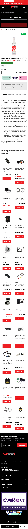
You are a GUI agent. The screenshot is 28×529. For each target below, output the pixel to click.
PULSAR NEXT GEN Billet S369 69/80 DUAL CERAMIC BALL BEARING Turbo (7, 257)
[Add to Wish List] (21, 526)
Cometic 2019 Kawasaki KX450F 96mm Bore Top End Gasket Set (7, 417)
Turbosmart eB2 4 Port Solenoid (19, 361)
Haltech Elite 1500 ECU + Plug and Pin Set (7, 227)
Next (26, 58)
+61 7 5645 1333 (9, 3)
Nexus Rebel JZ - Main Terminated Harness (20, 416)
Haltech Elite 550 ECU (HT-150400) (8, 388)
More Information (13, 95)
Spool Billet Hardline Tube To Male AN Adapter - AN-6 (7, 170)
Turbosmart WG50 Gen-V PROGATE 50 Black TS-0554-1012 (7, 309)
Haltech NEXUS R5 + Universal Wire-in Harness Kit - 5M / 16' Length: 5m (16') (20, 170)
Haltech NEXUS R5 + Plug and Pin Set (7, 197)
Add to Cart (7, 179)
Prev (23, 58)
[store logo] (14, 7)
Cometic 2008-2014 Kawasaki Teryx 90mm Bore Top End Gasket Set (20, 337)
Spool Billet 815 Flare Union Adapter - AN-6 (20, 226)
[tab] (4, 94)
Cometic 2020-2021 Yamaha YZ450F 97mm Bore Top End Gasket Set (20, 198)
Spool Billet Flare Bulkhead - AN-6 (6, 336)
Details (4, 95)
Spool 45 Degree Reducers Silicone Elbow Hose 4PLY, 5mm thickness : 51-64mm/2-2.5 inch (7, 284)
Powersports (19, 1)
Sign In (23, 7)
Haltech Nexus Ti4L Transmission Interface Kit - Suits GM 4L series (19, 309)
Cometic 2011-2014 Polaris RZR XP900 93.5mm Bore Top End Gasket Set (20, 257)
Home (2, 29)
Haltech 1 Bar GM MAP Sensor (20, 388)
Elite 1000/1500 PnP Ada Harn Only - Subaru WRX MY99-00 (7, 362)
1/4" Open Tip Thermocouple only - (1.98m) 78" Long (20, 284)
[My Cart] (25, 7)
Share (25, 526)
